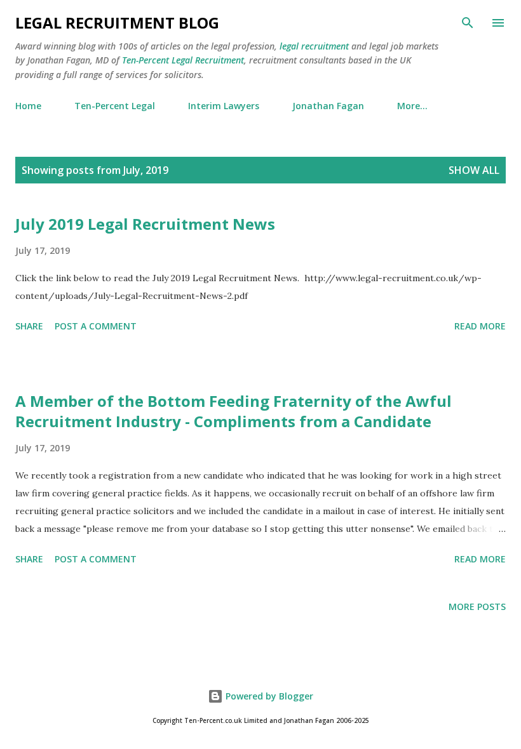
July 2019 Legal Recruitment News (145, 223)
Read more (480, 326)
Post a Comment (96, 326)
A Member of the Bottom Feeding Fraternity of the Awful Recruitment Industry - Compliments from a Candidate (233, 411)
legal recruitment (314, 46)
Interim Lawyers (223, 106)
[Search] (467, 22)
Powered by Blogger (268, 696)
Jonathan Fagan (328, 106)
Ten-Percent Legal (114, 106)
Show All (474, 170)
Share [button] (29, 326)
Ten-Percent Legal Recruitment (183, 60)
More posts (477, 606)
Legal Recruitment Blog (117, 22)
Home (28, 106)
